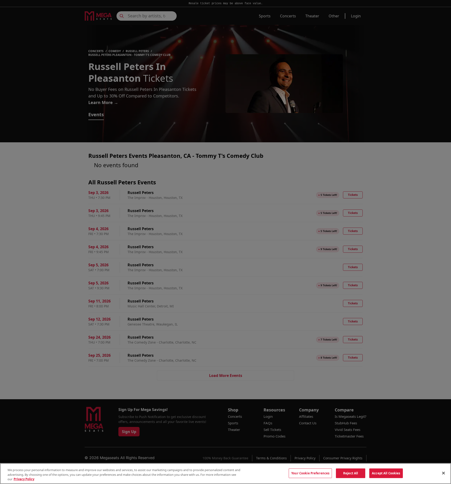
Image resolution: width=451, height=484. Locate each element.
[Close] (443, 473)
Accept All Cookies (386, 473)
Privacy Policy (24, 479)
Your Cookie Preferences (310, 473)
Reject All (350, 473)
